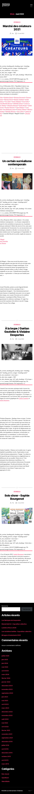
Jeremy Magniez (16, 101)
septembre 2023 (7, 693)
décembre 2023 (7, 685)
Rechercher (5, 606)
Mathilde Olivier (18, 103)
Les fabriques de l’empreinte (11, 620)
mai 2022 (5, 723)
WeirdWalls (5, 781)
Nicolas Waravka (9, 107)
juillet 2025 (5, 656)
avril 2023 (5, 704)
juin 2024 (5, 663)
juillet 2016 (5, 745)
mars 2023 (5, 708)
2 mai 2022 (21, 503)
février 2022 (6, 730)
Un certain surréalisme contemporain (17, 162)
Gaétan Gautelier (23, 398)
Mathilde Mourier (10, 111)
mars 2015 (5, 764)
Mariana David (8, 99)
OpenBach (17, 22)
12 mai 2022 (20, 33)
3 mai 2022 (21, 339)
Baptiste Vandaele (19, 99)
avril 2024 (5, 671)
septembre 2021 (7, 738)
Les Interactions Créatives (14, 790)
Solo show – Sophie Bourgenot (17, 497)
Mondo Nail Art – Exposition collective (14, 624)
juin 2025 (5, 659)
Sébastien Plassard (12, 105)
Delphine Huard (8, 97)
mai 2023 (5, 700)
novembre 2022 (7, 715)
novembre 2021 (7, 734)
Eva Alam (8, 101)
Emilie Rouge (23, 105)
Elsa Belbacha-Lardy (9, 109)
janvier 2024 (6, 682)
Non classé (5, 774)
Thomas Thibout (21, 109)
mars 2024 (5, 674)
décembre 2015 (7, 753)
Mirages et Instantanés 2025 (11, 635)
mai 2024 (5, 667)
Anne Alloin (20, 111)
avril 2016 (5, 749)
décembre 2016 (7, 741)
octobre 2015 (6, 756)
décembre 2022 (7, 712)
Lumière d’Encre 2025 (9, 628)
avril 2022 (5, 726)
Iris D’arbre (25, 101)
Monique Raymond (19, 97)
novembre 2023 (7, 689)
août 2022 (5, 719)
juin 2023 (5, 697)
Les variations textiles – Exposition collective (16, 631)
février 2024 (6, 678)
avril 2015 (5, 760)
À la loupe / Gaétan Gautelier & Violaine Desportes (17, 332)
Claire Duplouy (20, 107)
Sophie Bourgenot (18, 554)
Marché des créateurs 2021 (17, 27)
